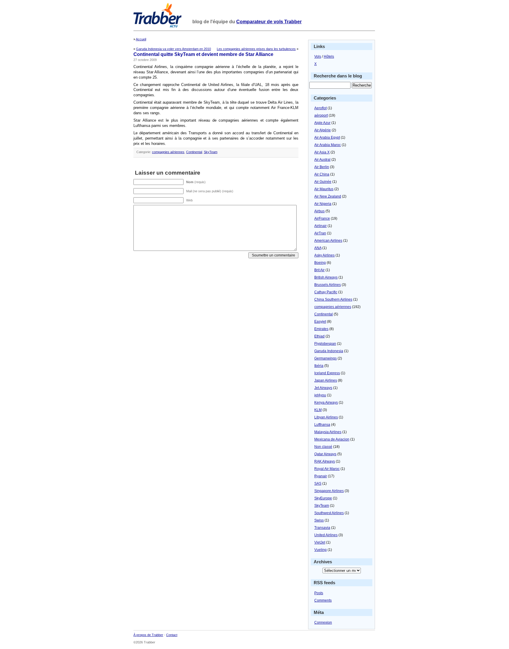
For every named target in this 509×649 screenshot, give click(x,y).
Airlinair (320, 226)
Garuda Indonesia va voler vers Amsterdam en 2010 (173, 49)
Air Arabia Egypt (327, 137)
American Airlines (328, 241)
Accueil (141, 39)
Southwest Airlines (329, 513)
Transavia (322, 528)
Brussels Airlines (327, 285)
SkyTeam (210, 152)
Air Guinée (322, 182)
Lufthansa (322, 425)
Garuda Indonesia (328, 351)
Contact (171, 635)
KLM (318, 410)
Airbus (319, 211)
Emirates (321, 329)
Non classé (323, 447)
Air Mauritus (323, 189)
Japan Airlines (325, 380)
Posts (318, 593)
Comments (323, 600)
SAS (317, 483)
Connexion (323, 622)
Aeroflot (320, 108)
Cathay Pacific (325, 292)
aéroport (321, 115)
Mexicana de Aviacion (331, 439)
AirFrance (322, 218)
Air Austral (322, 160)
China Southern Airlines (333, 299)
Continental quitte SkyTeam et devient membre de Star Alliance (203, 54)
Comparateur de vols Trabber (269, 21)
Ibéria (318, 366)
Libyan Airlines (326, 417)
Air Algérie (322, 130)
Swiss (319, 520)
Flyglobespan (325, 344)
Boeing (320, 263)
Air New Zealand (327, 196)
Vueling (320, 550)
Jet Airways (323, 388)
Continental (194, 152)
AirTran (320, 233)
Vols (317, 56)
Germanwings (325, 358)
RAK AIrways (324, 461)
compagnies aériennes (168, 152)
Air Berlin (321, 167)
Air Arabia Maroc (327, 145)
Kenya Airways (326, 402)
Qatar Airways (325, 454)
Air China (321, 174)
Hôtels (329, 56)
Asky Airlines (324, 255)
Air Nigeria (322, 204)
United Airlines (326, 535)
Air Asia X (322, 152)
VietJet (319, 542)
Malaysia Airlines (327, 432)
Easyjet (320, 321)
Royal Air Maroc (327, 469)
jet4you (320, 395)
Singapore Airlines (329, 491)
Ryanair (320, 476)
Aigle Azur (322, 123)
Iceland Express (327, 373)
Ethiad (319, 336)
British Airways (326, 277)
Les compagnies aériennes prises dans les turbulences (256, 49)
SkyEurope (323, 498)
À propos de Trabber (148, 635)
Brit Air (319, 270)
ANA (317, 248)
